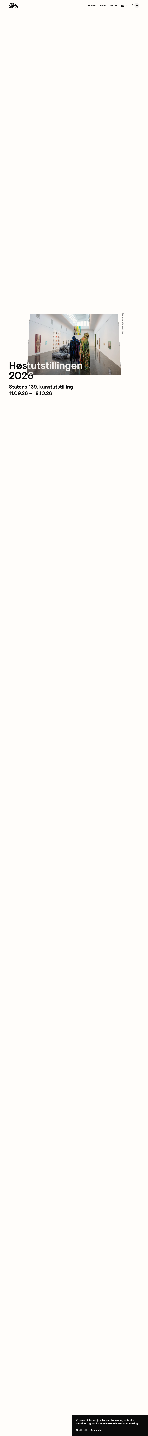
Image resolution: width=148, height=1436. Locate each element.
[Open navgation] (136, 5)
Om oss (113, 5)
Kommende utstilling (123, 323)
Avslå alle (96, 1430)
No (122, 5)
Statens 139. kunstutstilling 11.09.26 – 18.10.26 (41, 390)
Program (92, 5)
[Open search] (132, 5)
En (126, 5)
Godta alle (82, 1430)
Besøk (103, 5)
